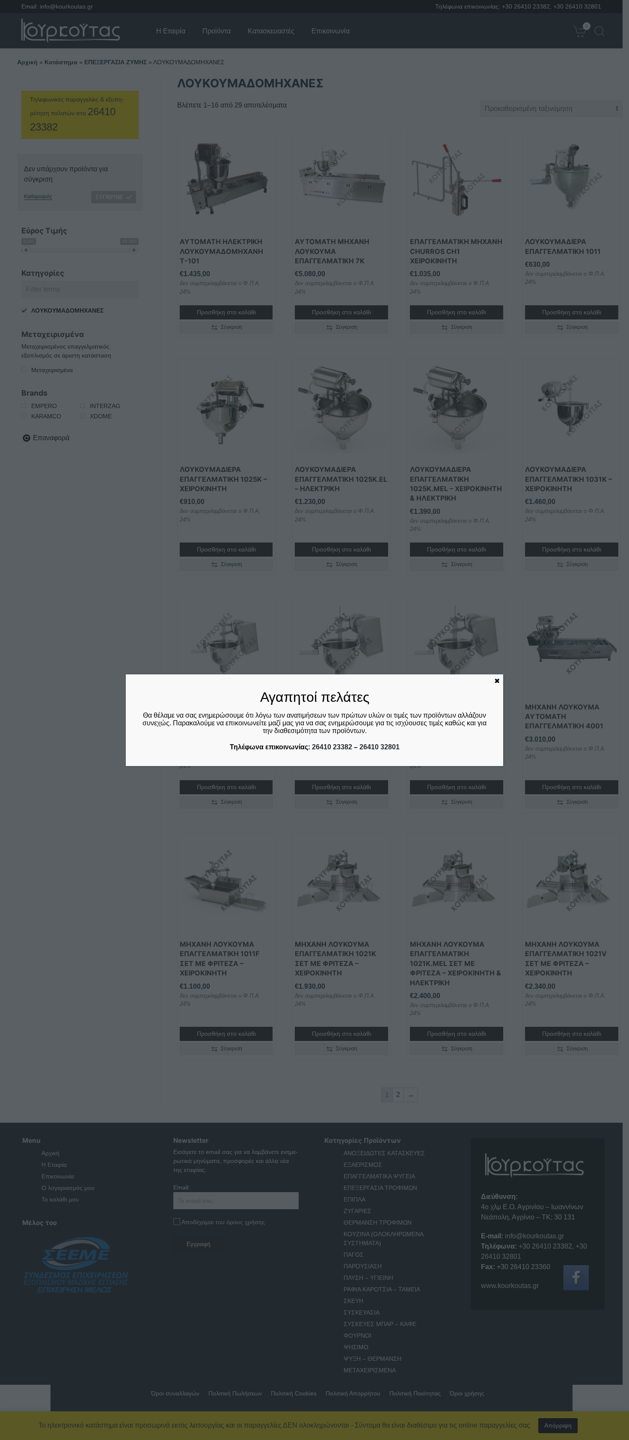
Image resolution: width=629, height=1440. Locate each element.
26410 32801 (379, 747)
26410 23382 (332, 747)
